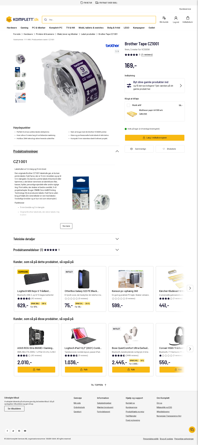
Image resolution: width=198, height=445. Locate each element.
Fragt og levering (133, 420)
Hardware (12, 27)
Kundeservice (131, 407)
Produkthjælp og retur (135, 412)
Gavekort (77, 412)
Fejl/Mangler (131, 416)
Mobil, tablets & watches (91, 27)
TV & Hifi (70, 27)
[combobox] (99, 19)
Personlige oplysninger (184, 439)
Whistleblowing (163, 412)
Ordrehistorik (79, 407)
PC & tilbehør (39, 27)
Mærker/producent (105, 407)
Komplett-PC (55, 27)
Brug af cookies (166, 439)
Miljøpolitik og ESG (164, 407)
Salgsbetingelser (104, 403)
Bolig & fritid (113, 27)
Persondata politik (151, 439)
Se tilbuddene (14, 408)
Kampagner (139, 27)
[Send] (45, 19)
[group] (73, 83)
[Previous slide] (30, 83)
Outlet (152, 27)
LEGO (126, 27)
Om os (159, 403)
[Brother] (112, 45)
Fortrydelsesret (103, 412)
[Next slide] (116, 83)
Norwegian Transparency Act (169, 416)
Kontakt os (130, 403)
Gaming (24, 27)
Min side (77, 403)
